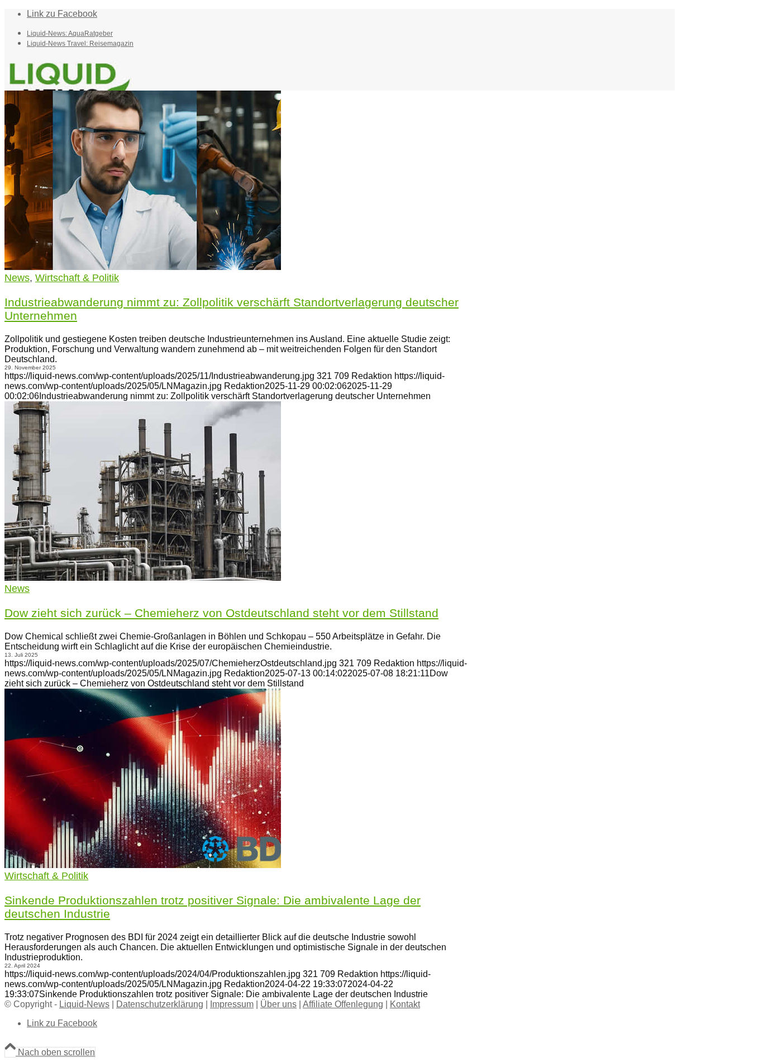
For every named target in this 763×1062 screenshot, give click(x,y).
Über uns (278, 1004)
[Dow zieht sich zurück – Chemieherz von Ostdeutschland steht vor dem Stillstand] (142, 577)
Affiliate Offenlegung (343, 1004)
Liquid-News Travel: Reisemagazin (80, 44)
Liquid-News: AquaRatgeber (70, 33)
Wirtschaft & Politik (77, 277)
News (17, 277)
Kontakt (405, 1004)
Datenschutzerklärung (159, 1004)
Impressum (232, 1004)
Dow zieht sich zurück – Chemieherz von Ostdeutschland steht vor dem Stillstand (221, 612)
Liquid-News (84, 1004)
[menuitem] (351, 33)
